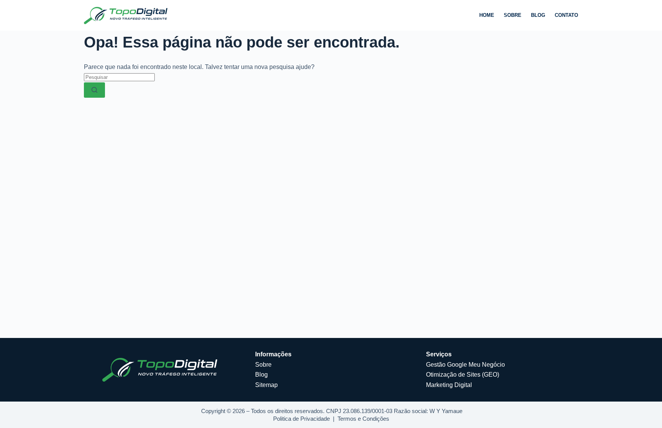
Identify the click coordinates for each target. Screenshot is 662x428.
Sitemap (266, 385)
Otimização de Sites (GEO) (462, 374)
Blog (538, 15)
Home (486, 15)
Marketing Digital (449, 385)
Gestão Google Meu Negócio (465, 364)
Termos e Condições (363, 418)
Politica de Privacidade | (305, 418)
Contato (566, 15)
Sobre (512, 15)
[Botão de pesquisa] (94, 90)
